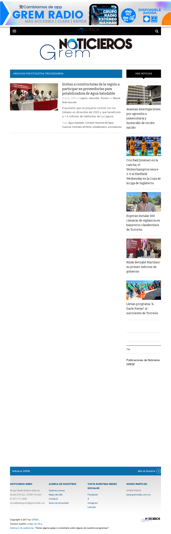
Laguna (83, 98)
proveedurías (115, 126)
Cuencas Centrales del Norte (77, 126)
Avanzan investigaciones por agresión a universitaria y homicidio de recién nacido (143, 118)
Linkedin (92, 507)
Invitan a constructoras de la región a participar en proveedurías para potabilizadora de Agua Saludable (91, 88)
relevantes (94, 98)
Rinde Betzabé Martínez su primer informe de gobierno (143, 267)
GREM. (35, 519)
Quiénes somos (57, 490)
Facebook (93, 494)
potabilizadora (100, 126)
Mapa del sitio (56, 494)
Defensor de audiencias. (22, 527)
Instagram (93, 502)
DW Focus (85, 31)
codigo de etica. (35, 523)
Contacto (53, 498)
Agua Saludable (76, 122)
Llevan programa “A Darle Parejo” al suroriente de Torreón (142, 308)
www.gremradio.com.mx (138, 494)
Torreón (104, 98)
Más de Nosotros (146, 471)
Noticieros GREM (85, 48)
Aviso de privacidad (59, 502)
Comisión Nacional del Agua (99, 122)
